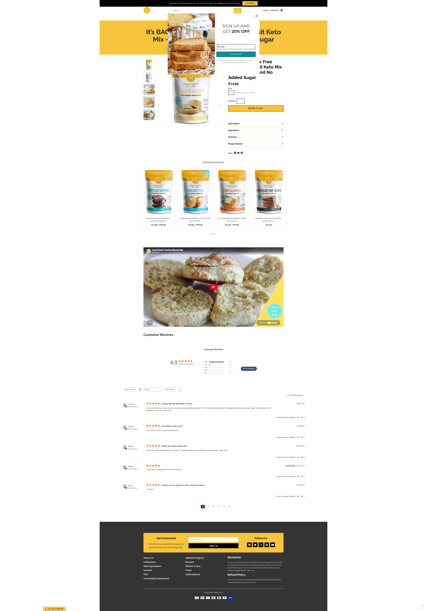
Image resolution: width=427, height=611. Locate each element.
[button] (256, 16)
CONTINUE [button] (236, 54)
